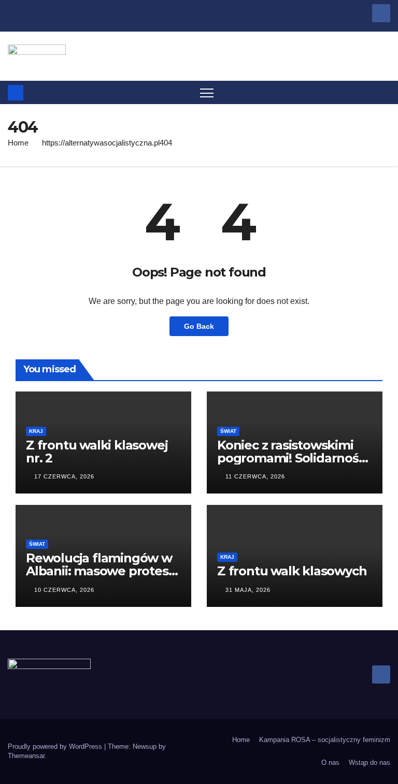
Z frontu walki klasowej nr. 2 (96, 452)
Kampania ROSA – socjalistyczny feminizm (324, 740)
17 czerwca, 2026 (64, 476)
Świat (228, 431)
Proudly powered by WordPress (56, 746)
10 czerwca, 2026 (64, 590)
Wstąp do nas (369, 762)
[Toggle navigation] (207, 92)
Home (18, 142)
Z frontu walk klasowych (291, 570)
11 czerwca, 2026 (255, 476)
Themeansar (26, 756)
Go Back (199, 326)
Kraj (36, 431)
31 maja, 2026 (248, 590)
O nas (330, 762)
